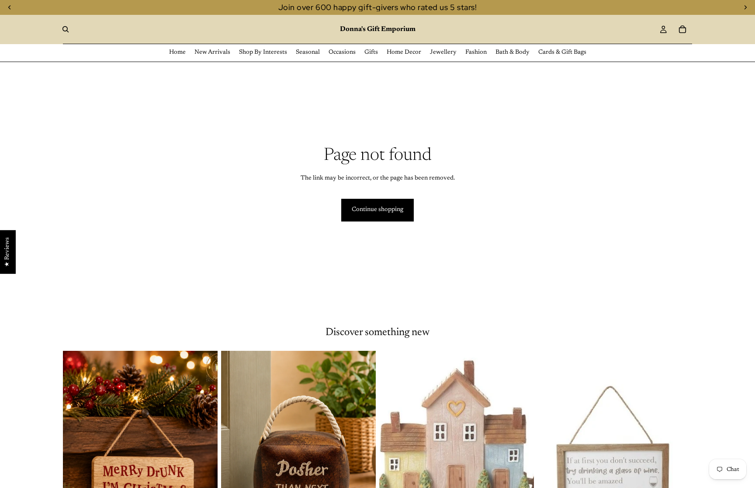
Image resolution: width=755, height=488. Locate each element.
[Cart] (682, 29)
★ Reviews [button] (7, 251)
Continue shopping (377, 210)
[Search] (65, 29)
